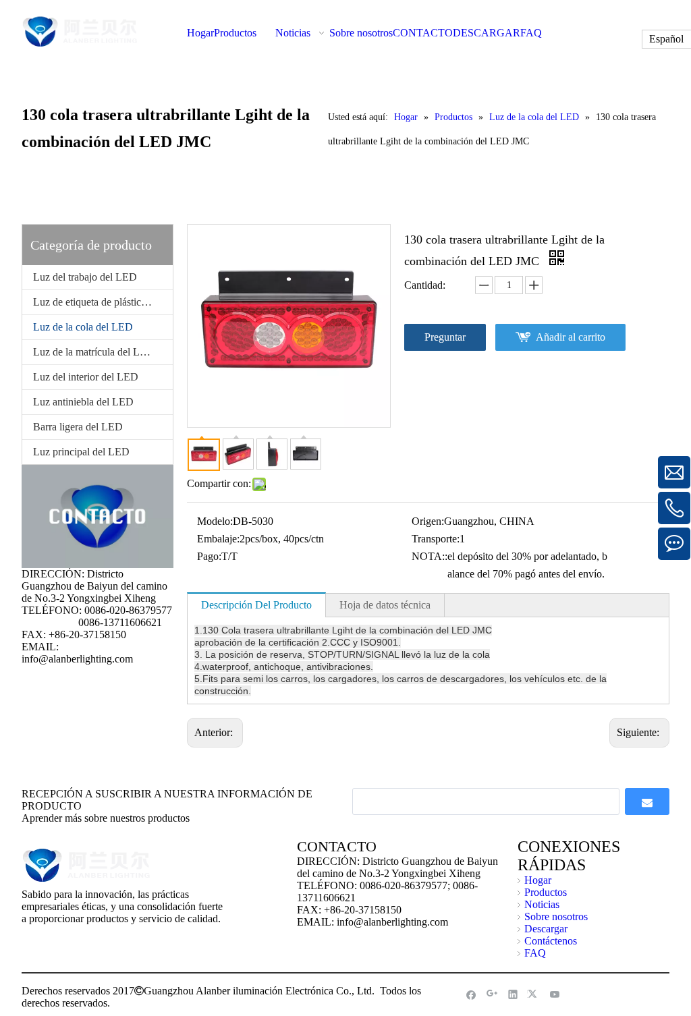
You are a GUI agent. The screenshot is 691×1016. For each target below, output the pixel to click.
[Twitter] (534, 994)
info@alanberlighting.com (77, 659)
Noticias (541, 904)
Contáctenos (550, 941)
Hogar (537, 880)
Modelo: (215, 521)
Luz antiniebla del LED (83, 401)
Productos (545, 892)
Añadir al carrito (570, 337)
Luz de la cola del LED (83, 327)
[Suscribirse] (647, 801)
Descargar (546, 928)
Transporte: (436, 538)
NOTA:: (429, 556)
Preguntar (445, 337)
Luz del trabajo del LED (85, 277)
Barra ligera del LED (78, 426)
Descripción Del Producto (256, 605)
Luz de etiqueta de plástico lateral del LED (103, 302)
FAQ (535, 953)
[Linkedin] (513, 994)
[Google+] (492, 994)
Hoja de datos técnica (385, 605)
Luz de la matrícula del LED (94, 352)
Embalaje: (218, 538)
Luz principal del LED (81, 451)
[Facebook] (471, 994)
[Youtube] (555, 994)
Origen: (428, 521)
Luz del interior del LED (85, 377)
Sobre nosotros (556, 916)
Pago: (209, 556)
